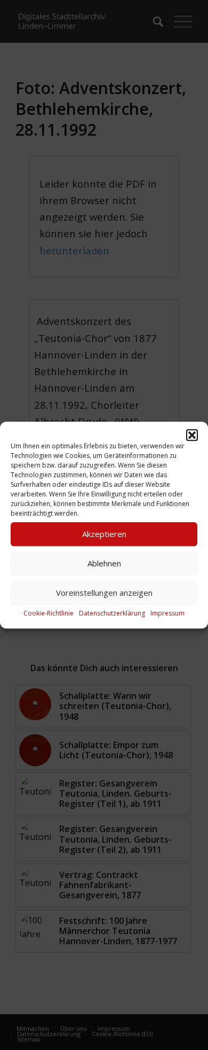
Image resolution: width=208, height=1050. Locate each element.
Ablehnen (104, 563)
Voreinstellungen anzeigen (104, 592)
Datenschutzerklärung (112, 613)
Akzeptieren (104, 533)
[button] (192, 435)
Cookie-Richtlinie (48, 613)
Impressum (167, 613)
